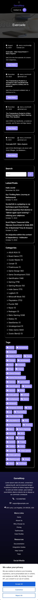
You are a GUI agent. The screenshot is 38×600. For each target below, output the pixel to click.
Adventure (23, 347)
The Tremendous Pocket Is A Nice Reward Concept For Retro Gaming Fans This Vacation (18, 115)
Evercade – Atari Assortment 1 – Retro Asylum (17, 52)
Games (12, 382)
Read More (12, 65)
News (26, 399)
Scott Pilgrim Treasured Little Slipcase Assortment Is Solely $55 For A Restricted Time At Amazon (19, 225)
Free (11, 369)
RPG (22, 433)
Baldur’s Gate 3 (15, 356)
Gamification (14, 278)
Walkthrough (14, 459)
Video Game (14, 330)
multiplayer (13, 399)
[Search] (30, 174)
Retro (11, 429)
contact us (17, 10)
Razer (11, 308)
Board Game (14, 256)
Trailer (22, 442)
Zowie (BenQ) (14, 334)
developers (24, 360)
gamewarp (24, 382)
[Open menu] (19, 2)
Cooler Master (14, 260)
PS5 (26, 420)
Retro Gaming (14, 315)
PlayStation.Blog (15, 416)
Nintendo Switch (15, 408)
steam (21, 438)
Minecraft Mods (15, 297)
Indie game (13, 395)
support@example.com (21, 503)
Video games (14, 455)
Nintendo (12, 403)
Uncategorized (15, 326)
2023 (11, 347)
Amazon (12, 352)
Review (12, 433)
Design (12, 360)
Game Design (14, 271)
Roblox (11, 319)
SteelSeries (13, 323)
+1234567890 (21, 499)
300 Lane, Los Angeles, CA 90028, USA (20, 508)
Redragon (13, 311)
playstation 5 (14, 420)
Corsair (11, 264)
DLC (11, 365)
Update (12, 451)
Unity (22, 446)
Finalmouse (13, 267)
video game (25, 451)
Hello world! (10, 188)
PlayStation (21, 412)
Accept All (19, 584)
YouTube (22, 463)
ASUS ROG (13, 252)
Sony (11, 438)
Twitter (12, 446)
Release (29, 425)
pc (10, 412)
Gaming (12, 282)
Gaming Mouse (15, 286)
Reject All (19, 595)
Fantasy (21, 365)
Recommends (14, 425)
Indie (22, 390)
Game (20, 369)
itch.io (26, 395)
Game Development (17, 275)
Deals (29, 356)
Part (29, 408)
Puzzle (11, 304)
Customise (19, 590)
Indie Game (13, 289)
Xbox (11, 463)
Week (27, 459)
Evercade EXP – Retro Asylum (16, 144)
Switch (12, 442)
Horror (12, 390)
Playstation (13, 300)
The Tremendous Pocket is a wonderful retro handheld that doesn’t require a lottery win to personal (17, 83)
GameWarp (19, 5)
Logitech (12, 293)
